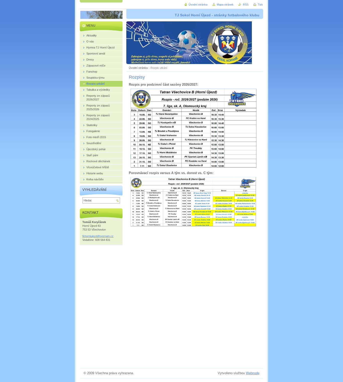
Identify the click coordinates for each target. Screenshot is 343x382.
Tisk (260, 4)
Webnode (252, 373)
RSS (245, 4)
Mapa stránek (225, 4)
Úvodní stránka (138, 67)
